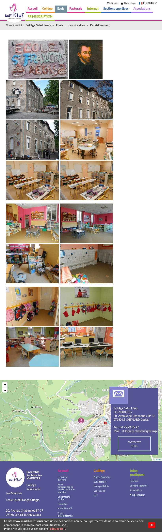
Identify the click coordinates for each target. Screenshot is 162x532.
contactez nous (134, 443)
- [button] (5, 390)
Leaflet (157, 459)
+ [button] (5, 384)
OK (152, 525)
